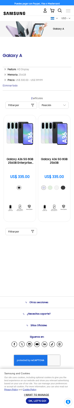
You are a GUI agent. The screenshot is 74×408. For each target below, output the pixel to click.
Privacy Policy (11, 389)
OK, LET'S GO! (37, 400)
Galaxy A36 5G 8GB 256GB (54, 161)
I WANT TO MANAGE (36, 394)
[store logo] (14, 9)
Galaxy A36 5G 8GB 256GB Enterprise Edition (20, 161)
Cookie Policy (29, 389)
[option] (19, 188)
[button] (57, 18)
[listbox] (20, 188)
